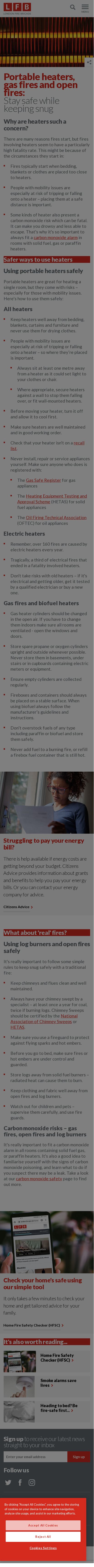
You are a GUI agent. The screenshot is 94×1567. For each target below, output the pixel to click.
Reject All (43, 1536)
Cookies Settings (43, 1548)
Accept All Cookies (43, 1525)
